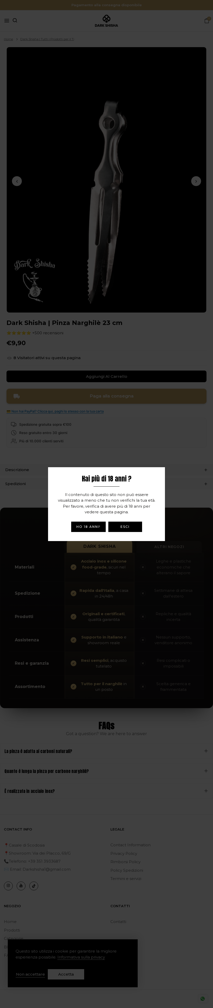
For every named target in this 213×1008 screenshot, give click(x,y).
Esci (125, 527)
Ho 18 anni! (88, 527)
